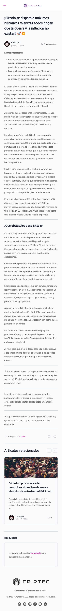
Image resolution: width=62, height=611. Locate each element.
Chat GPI (15, 42)
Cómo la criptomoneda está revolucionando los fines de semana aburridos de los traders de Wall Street (30, 487)
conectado (36, 552)
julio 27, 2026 (21, 519)
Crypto (22, 436)
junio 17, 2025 (17, 45)
